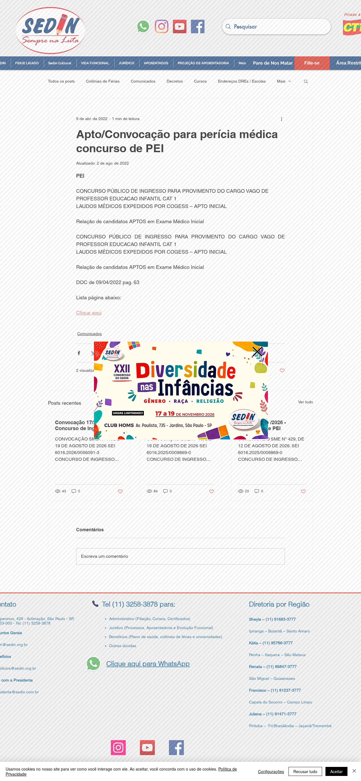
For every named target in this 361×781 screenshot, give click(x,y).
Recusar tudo (305, 771)
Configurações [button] (271, 771)
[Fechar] (354, 771)
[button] (257, 352)
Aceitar (336, 771)
